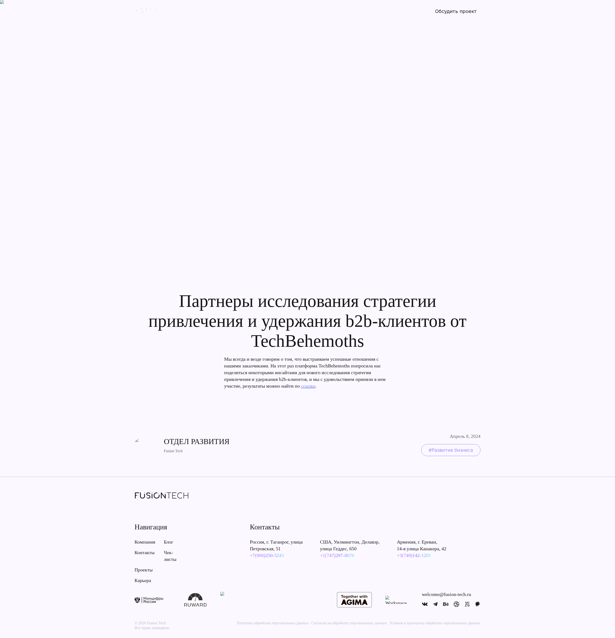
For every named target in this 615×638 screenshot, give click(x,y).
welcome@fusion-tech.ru (446, 594)
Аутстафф (274, 11)
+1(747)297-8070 (337, 555)
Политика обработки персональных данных (273, 623)
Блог (168, 542)
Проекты (211, 11)
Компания (145, 542)
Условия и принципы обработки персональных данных (434, 623)
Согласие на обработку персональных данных (349, 623)
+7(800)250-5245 (267, 555)
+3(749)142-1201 (414, 555)
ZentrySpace (301, 11)
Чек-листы (170, 556)
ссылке (308, 386)
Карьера (143, 580)
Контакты (144, 552)
